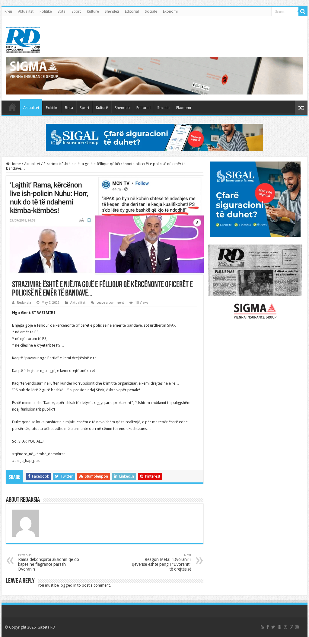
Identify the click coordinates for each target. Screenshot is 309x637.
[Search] (302, 11)
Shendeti (112, 11)
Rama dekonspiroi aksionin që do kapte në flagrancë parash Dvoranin (48, 562)
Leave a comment (110, 303)
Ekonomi (170, 11)
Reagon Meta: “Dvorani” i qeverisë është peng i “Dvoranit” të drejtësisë (161, 562)
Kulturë (93, 11)
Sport (76, 11)
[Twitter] (273, 627)
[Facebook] (267, 627)
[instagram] (297, 627)
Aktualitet (25, 11)
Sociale (151, 11)
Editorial (132, 11)
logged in (68, 585)
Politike (46, 11)
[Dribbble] (285, 627)
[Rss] (262, 627)
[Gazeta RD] (23, 38)
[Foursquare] (291, 627)
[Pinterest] (279, 627)
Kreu (8, 11)
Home (15, 164)
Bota (61, 11)
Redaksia (24, 303)
